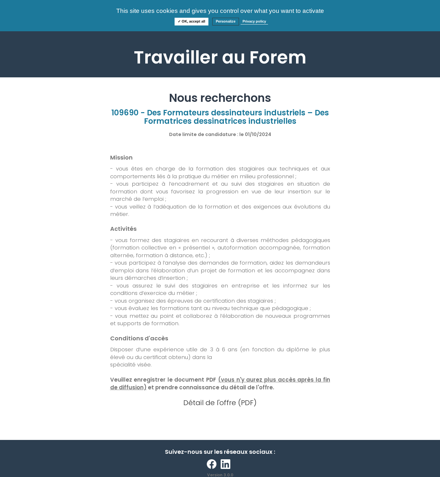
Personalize (225, 21)
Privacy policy (254, 21)
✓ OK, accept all (191, 21)
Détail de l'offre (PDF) (220, 403)
